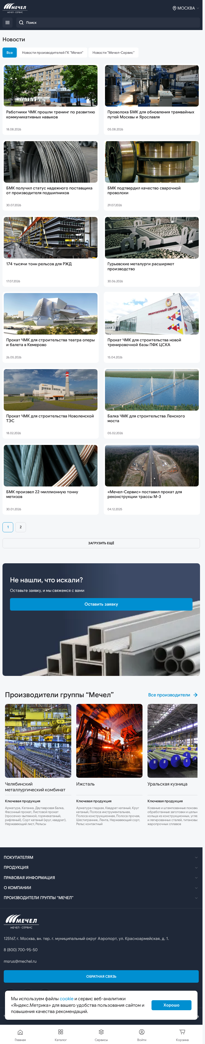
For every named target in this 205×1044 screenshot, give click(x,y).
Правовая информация (29, 877)
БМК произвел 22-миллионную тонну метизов (42, 494)
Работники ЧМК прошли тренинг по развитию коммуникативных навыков (50, 114)
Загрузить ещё (101, 543)
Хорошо (172, 1005)
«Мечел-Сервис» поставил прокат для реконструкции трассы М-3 (145, 494)
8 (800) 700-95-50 (21, 949)
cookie (67, 998)
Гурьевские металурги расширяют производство (141, 266)
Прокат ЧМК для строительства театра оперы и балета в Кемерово (50, 342)
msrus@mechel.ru (20, 961)
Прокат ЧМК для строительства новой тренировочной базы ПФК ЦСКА (144, 342)
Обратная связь (101, 976)
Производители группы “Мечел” (39, 897)
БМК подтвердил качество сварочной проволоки (144, 190)
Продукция (16, 867)
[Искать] (21, 22)
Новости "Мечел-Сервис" (113, 52)
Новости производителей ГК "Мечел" (52, 52)
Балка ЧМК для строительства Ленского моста (146, 418)
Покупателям (18, 857)
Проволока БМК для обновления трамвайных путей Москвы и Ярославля (151, 114)
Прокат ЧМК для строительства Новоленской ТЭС (50, 418)
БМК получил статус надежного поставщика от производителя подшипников (49, 190)
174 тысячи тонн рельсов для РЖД (39, 264)
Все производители (169, 695)
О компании (17, 887)
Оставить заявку (101, 604)
